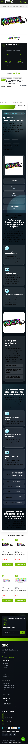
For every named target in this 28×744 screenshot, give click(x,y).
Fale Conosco (6, 694)
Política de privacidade (8, 687)
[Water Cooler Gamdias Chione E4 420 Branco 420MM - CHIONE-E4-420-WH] (20, 591)
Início (2, 78)
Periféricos (19, 6)
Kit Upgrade (6, 672)
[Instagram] (14, 734)
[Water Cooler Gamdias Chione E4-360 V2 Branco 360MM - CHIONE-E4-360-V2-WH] (7, 555)
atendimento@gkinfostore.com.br (12, 700)
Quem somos (6, 683)
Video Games (6, 676)
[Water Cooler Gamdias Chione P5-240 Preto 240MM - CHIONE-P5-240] (20, 555)
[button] (23, 739)
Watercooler (17, 78)
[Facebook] (3, 734)
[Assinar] (22, 632)
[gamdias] (23, 87)
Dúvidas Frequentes (8, 692)
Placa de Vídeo (11, 6)
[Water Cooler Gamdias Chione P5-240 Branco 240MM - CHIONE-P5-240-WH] (7, 591)
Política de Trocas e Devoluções (10, 689)
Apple (4, 674)
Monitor (25, 6)
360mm (3, 79)
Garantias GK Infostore (8, 685)
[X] (6, 734)
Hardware (3, 6)
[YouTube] (10, 734)
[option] (3, 6)
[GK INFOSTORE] (9, 2)
